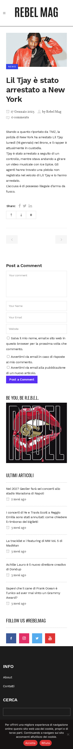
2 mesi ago (18, 499)
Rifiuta (46, 743)
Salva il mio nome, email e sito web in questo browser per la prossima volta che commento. (36, 343)
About (7, 677)
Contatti (8, 686)
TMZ (52, 132)
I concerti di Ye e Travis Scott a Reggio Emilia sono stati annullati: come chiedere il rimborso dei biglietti (36, 517)
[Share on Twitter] (25, 205)
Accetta (30, 743)
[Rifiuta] (68, 734)
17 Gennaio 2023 (22, 112)
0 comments (20, 117)
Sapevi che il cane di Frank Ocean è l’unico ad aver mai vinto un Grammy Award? (33, 592)
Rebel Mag (53, 112)
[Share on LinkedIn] (30, 205)
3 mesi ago (18, 528)
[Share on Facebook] (19, 205)
